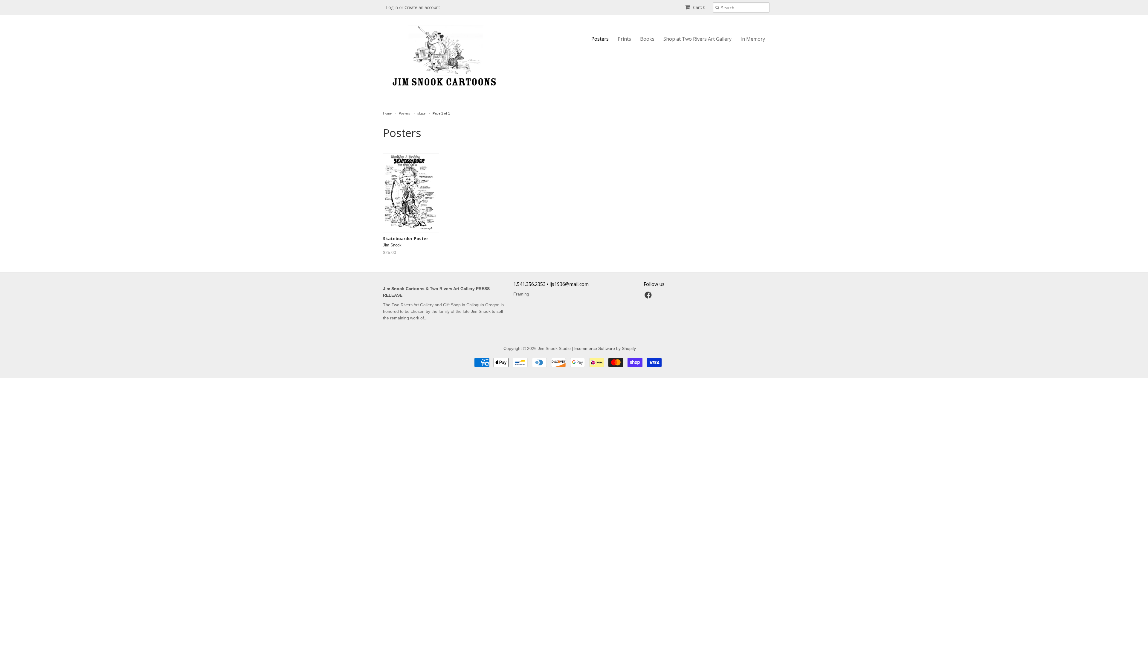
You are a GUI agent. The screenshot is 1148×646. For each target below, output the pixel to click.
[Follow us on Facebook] (649, 297)
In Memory (753, 39)
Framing (521, 294)
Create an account (422, 7)
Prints (624, 39)
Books (647, 39)
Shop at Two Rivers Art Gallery (697, 39)
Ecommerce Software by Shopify (605, 348)
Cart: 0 (699, 7)
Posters (600, 39)
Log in (392, 7)
